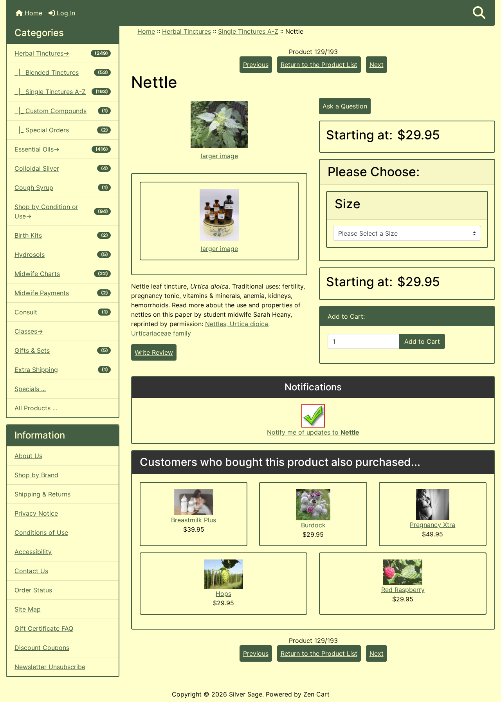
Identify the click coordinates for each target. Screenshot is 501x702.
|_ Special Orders (61, 130)
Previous (256, 65)
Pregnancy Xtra (432, 525)
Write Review (154, 352)
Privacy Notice (36, 513)
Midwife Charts (61, 274)
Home (32, 13)
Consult (61, 312)
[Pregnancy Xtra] (432, 504)
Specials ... (30, 389)
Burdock (313, 525)
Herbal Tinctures (186, 31)
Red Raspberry (403, 590)
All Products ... (35, 408)
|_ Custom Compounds (61, 111)
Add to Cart (422, 341)
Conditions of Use (41, 532)
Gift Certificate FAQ (43, 628)
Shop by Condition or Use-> (61, 211)
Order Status (33, 590)
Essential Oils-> (61, 149)
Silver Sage (245, 694)
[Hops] (223, 573)
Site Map (27, 609)
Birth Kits (61, 235)
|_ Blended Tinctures (61, 72)
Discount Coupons (41, 647)
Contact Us (31, 571)
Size (347, 204)
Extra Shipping (61, 370)
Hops (223, 593)
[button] (479, 13)
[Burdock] (313, 504)
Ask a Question (345, 106)
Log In (65, 13)
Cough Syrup (61, 187)
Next (376, 65)
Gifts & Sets (61, 350)
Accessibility (33, 552)
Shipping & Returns (42, 494)
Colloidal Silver (61, 168)
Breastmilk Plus (193, 520)
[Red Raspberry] (402, 572)
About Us (28, 456)
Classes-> (28, 331)
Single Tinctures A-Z (248, 31)
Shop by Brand (36, 475)
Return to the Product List (319, 65)
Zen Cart (316, 694)
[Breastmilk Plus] (193, 501)
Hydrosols (61, 254)
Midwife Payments (61, 293)
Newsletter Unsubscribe (49, 667)
